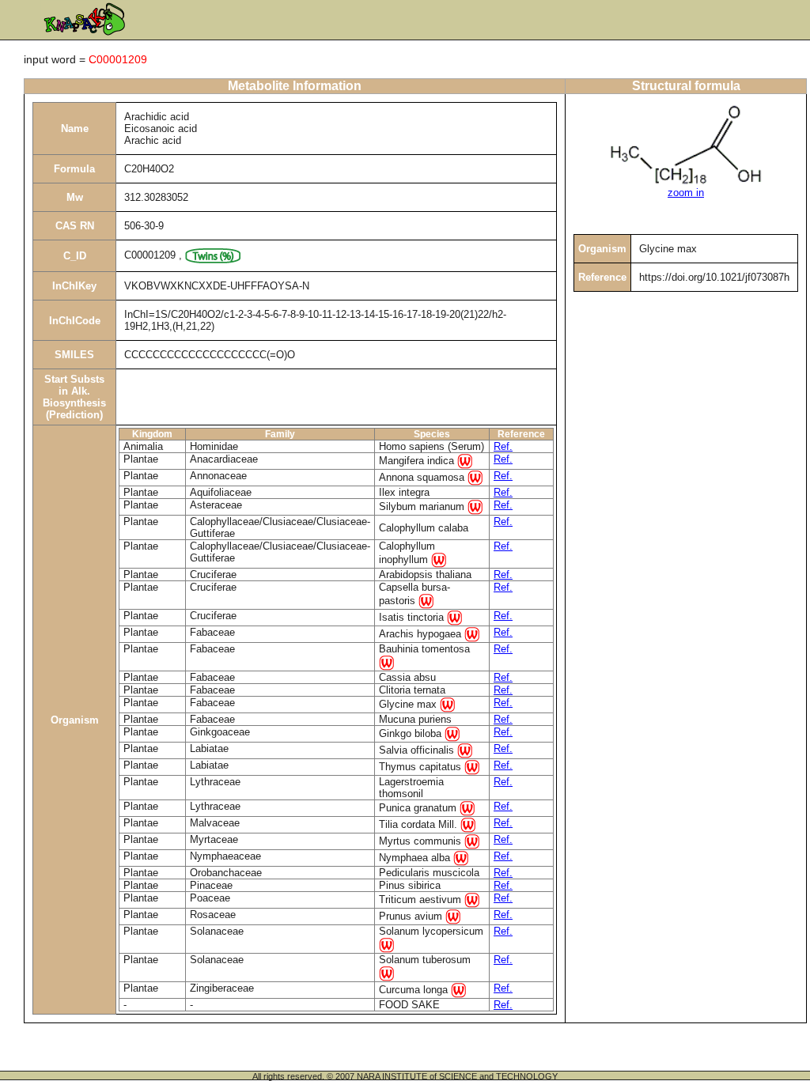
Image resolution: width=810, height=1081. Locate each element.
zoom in (686, 192)
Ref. (503, 446)
